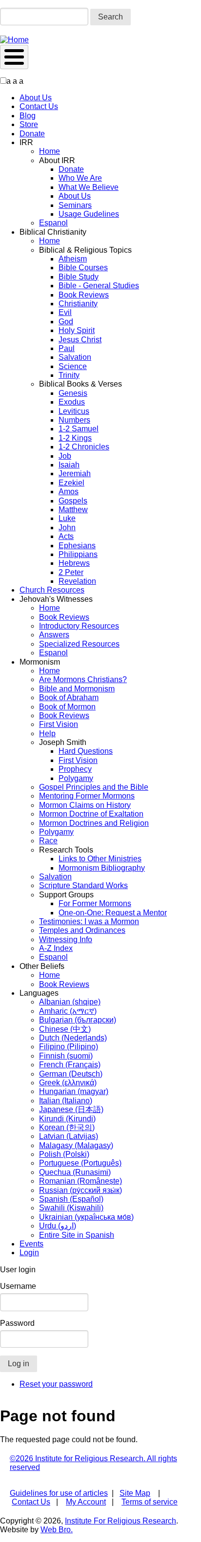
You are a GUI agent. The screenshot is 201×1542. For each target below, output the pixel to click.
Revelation (77, 581)
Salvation (75, 357)
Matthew (73, 509)
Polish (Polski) (64, 1154)
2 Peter (71, 572)
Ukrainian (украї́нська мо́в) (86, 1217)
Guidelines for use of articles (59, 1493)
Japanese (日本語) (71, 1109)
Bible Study (79, 277)
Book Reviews (84, 295)
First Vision (58, 724)
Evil (65, 312)
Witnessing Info (65, 939)
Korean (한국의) (67, 1127)
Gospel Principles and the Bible (93, 787)
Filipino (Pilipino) (68, 1046)
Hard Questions (86, 751)
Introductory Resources (79, 626)
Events (31, 1244)
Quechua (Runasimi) (75, 1172)
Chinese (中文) (65, 1029)
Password (17, 1323)
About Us (36, 97)
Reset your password (56, 1384)
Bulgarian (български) (77, 1020)
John (67, 527)
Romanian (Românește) (80, 1181)
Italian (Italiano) (65, 1100)
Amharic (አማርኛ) (68, 1011)
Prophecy (75, 769)
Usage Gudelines (89, 214)
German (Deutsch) (70, 1074)
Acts (66, 536)
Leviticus (74, 411)
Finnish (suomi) (66, 1056)
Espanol (53, 223)
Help (47, 733)
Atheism (73, 259)
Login (29, 1252)
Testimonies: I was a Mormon (89, 921)
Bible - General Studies (99, 285)
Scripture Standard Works (83, 885)
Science (73, 366)
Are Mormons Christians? (83, 679)
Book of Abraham (69, 697)
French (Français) (69, 1064)
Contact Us (39, 106)
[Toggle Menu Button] (14, 57)
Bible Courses (83, 267)
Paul (67, 348)
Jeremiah (75, 473)
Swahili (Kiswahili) (71, 1208)
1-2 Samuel (79, 429)
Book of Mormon (67, 707)
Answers (54, 635)
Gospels (73, 501)
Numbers (74, 420)
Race (48, 840)
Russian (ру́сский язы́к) (80, 1190)
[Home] (14, 40)
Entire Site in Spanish (76, 1235)
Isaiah (69, 465)
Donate (32, 134)
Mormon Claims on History (85, 805)
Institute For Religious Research (120, 1521)
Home (49, 151)
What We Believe (89, 187)
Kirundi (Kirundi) (67, 1119)
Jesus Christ (80, 339)
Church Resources (52, 590)
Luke (67, 518)
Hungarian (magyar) (73, 1091)
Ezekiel (71, 483)
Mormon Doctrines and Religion (94, 823)
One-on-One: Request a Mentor (113, 913)
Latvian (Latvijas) (68, 1136)
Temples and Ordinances (82, 930)
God (66, 321)
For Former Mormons (95, 903)
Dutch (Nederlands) (73, 1038)
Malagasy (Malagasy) (76, 1145)
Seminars (75, 205)
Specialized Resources (79, 644)
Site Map (135, 1493)
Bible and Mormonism (77, 689)
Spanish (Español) (71, 1199)
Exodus (72, 402)
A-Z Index (56, 948)
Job (65, 456)
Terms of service (149, 1502)
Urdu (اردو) (57, 1226)
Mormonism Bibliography (102, 868)
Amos (69, 491)
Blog (28, 115)
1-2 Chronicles (84, 447)
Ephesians (77, 545)
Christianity (78, 303)
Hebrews (74, 563)
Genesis (73, 393)
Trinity (69, 375)
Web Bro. (56, 1529)
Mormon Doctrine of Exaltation (91, 814)
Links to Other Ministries (100, 859)
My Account (86, 1502)
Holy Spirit (77, 330)
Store (29, 124)
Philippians (78, 554)
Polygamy (76, 778)
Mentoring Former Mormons (87, 796)
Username (18, 1286)
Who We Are (80, 178)
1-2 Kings (75, 438)
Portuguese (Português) (80, 1163)
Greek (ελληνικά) (68, 1082)
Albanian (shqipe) (69, 1002)
